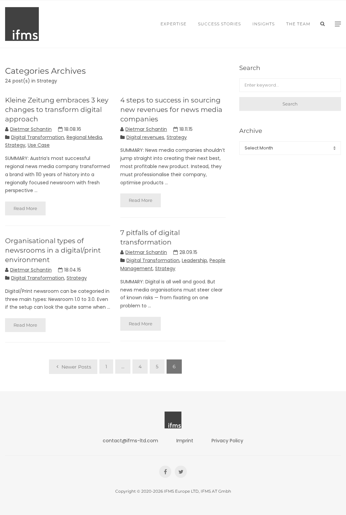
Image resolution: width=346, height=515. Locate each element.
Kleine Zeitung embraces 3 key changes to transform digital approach (56, 109)
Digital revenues (145, 137)
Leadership (194, 260)
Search (290, 104)
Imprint (184, 440)
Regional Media (84, 137)
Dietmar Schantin (31, 129)
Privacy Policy (227, 440)
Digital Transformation (37, 137)
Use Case (39, 145)
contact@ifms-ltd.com (130, 440)
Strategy (15, 145)
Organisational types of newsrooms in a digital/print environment (53, 250)
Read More (25, 208)
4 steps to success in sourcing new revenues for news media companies (171, 109)
